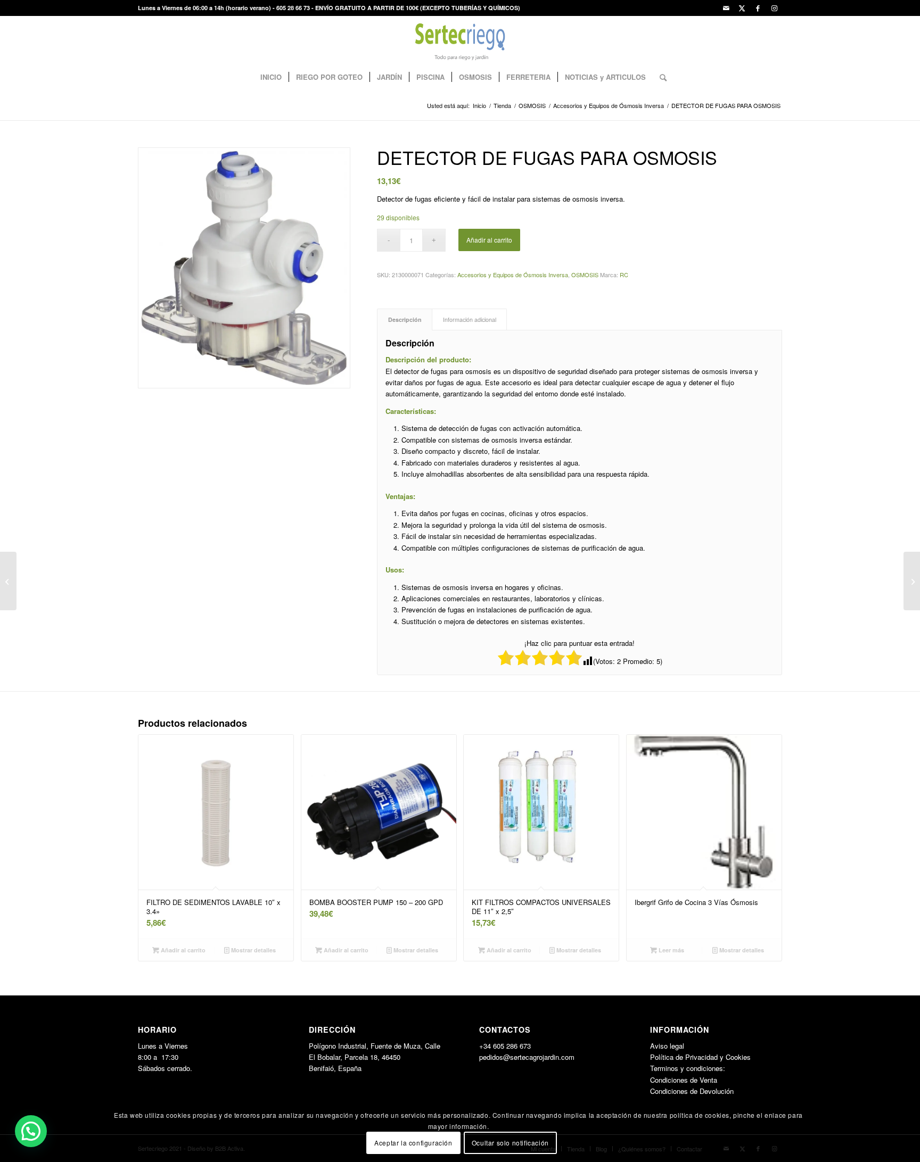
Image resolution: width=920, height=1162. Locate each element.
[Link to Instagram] (774, 8)
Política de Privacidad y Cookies (700, 1057)
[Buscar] (660, 77)
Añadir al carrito (489, 239)
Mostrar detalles (252, 950)
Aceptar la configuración (413, 1143)
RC (624, 274)
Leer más (670, 950)
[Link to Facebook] (758, 8)
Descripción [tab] (405, 319)
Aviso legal (667, 1046)
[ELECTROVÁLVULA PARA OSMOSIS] (911, 581)
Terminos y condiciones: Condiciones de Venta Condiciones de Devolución (692, 1079)
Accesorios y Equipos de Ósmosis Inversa (512, 274)
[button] (31, 1131)
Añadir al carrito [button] (182, 950)
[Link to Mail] (726, 8)
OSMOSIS (584, 274)
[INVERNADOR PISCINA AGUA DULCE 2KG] (8, 581)
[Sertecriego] (460, 40)
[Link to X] (742, 8)
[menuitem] (271, 77)
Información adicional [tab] (469, 319)
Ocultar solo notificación (510, 1143)
